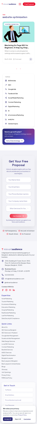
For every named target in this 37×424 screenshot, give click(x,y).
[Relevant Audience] (9, 4)
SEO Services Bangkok (9, 330)
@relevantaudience (11, 282)
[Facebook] (3, 290)
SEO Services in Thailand (9, 333)
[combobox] (18, 208)
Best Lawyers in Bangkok (9, 361)
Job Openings (6, 372)
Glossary (4, 369)
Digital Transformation (9, 355)
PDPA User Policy (7, 378)
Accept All (7, 419)
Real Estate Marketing (9, 313)
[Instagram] (6, 290)
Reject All (18, 419)
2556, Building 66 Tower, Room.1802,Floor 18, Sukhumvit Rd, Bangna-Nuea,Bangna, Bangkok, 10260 (18, 263)
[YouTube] (10, 290)
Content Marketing (8, 347)
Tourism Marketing (7, 301)
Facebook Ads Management (11, 338)
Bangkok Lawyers (7, 358)
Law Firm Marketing (8, 315)
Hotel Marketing (7, 298)
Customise (27, 419)
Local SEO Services (8, 344)
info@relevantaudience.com (14, 279)
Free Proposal (29, 4)
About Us (5, 327)
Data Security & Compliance (10, 318)
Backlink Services (7, 349)
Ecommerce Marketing (9, 304)
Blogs (3, 366)
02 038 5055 (9, 275)
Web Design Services (8, 341)
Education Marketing (8, 307)
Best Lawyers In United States (11, 364)
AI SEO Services (7, 352)
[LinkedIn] (14, 290)
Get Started (17, 216)
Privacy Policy (6, 375)
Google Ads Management (10, 335)
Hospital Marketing (8, 310)
